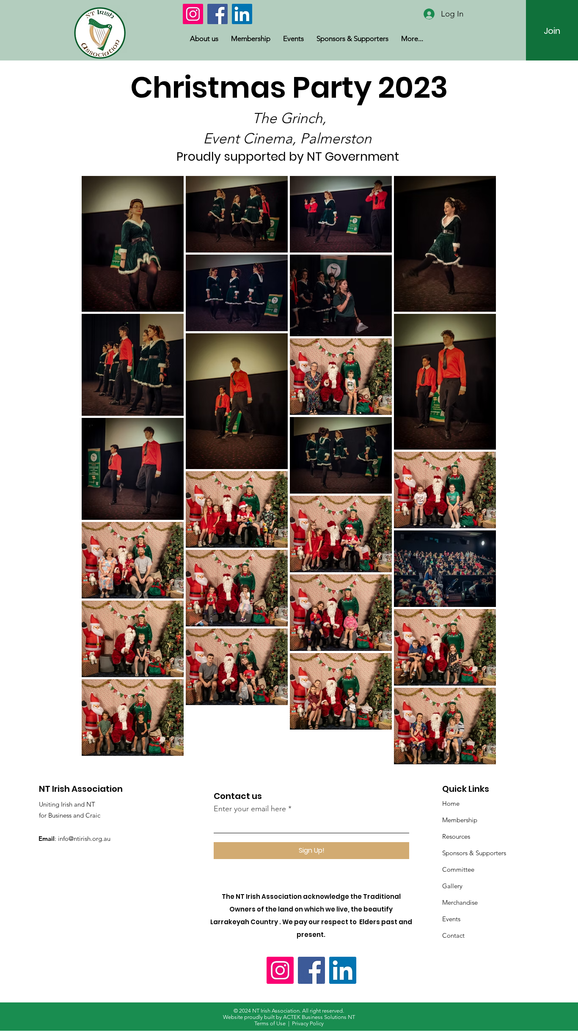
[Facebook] (217, 14)
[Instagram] (193, 14)
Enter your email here (250, 809)
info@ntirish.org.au (84, 839)
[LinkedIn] (242, 14)
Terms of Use (270, 1023)
